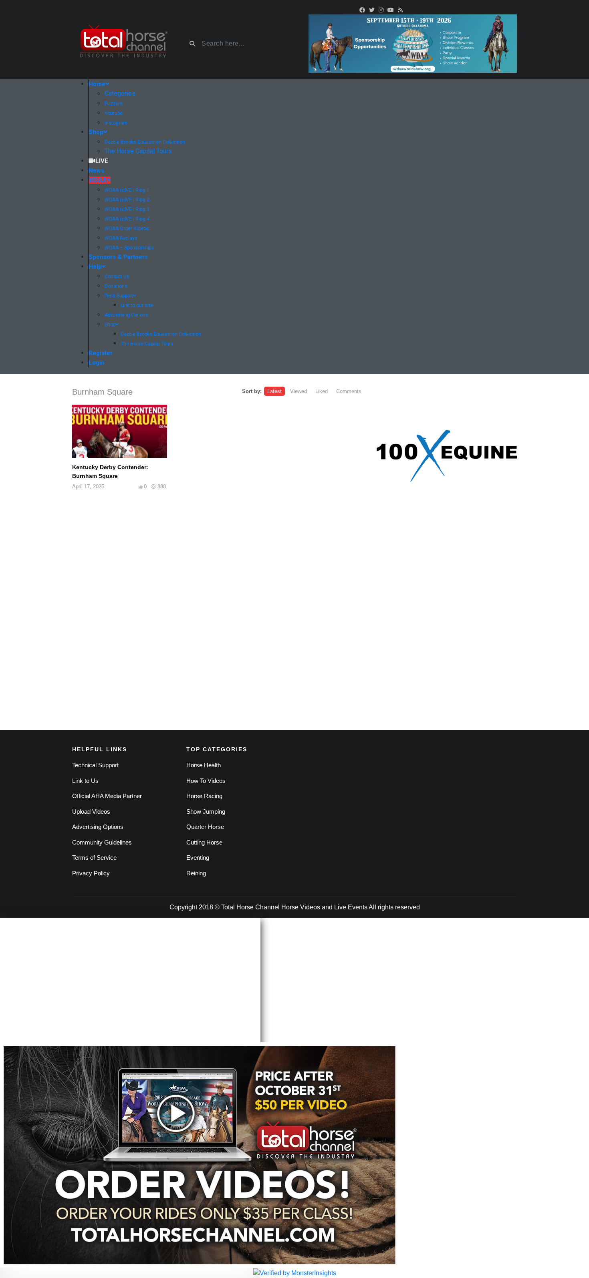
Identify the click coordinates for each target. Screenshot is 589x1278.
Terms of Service (94, 857)
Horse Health (203, 765)
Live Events (350, 907)
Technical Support (95, 765)
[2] (447, 456)
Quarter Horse (205, 826)
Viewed (298, 391)
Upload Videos (91, 811)
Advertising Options (97, 826)
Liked (321, 391)
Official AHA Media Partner (107, 795)
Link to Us (85, 780)
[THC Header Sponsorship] (413, 43)
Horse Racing (204, 795)
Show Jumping (205, 811)
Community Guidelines (102, 842)
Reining (196, 873)
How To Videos (206, 780)
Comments (348, 391)
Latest (274, 391)
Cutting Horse (204, 842)
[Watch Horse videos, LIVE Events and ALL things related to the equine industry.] (123, 43)
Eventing (197, 857)
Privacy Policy (91, 873)
